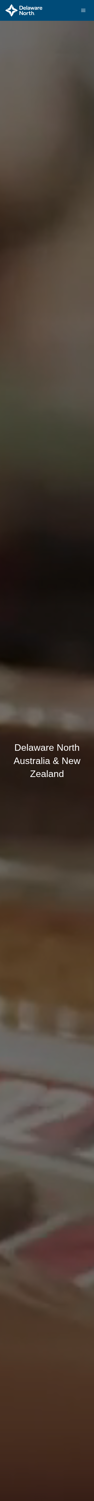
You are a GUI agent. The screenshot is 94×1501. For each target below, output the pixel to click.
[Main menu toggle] (83, 10)
